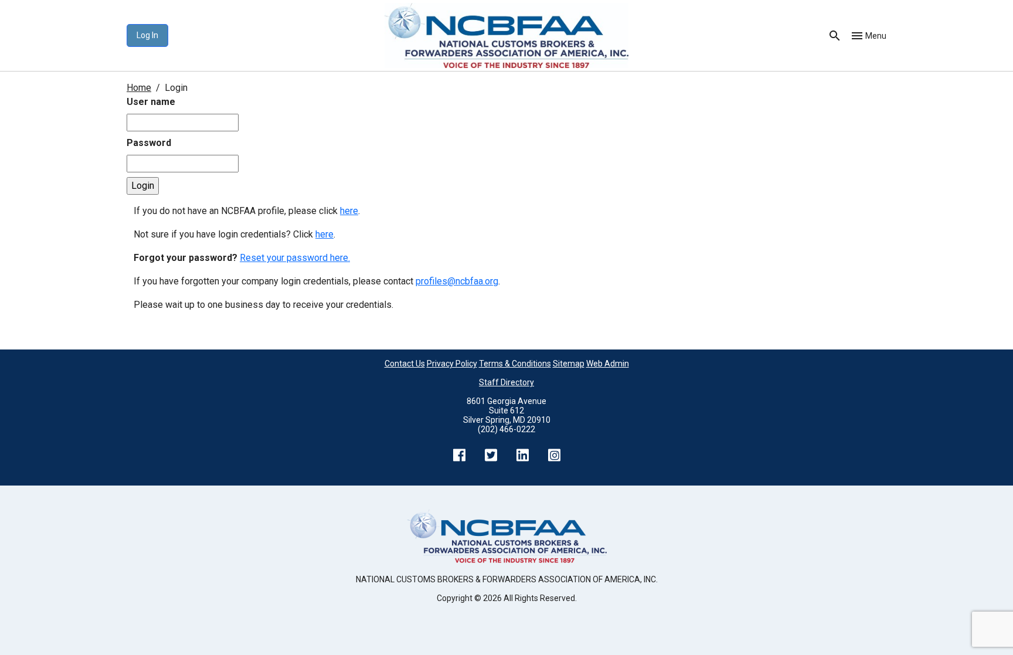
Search (835, 36)
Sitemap (568, 363)
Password (149, 142)
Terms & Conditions (515, 363)
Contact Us (405, 363)
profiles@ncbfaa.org (457, 281)
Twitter (491, 455)
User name (151, 101)
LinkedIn (522, 455)
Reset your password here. (295, 257)
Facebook (459, 455)
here (349, 210)
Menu (875, 35)
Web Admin (607, 363)
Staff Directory (506, 382)
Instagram (554, 455)
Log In (147, 35)
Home (139, 87)
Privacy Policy (452, 363)
